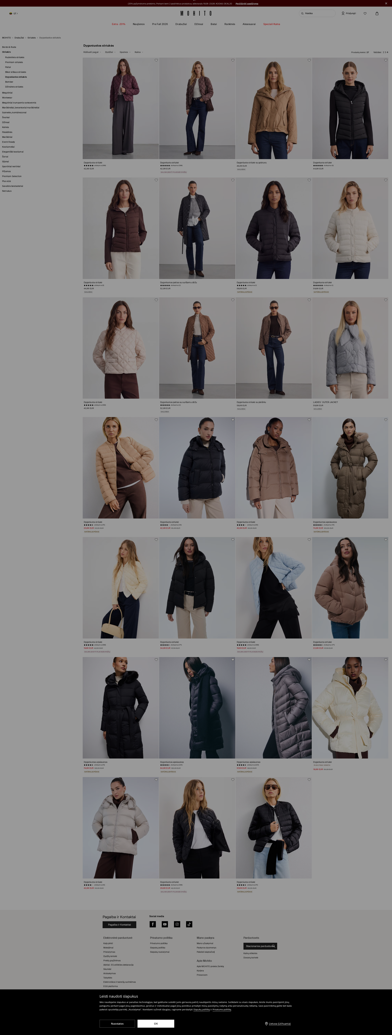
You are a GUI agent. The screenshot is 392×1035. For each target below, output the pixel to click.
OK (156, 1023)
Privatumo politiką (222, 1009)
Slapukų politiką (201, 1009)
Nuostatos (117, 1023)
